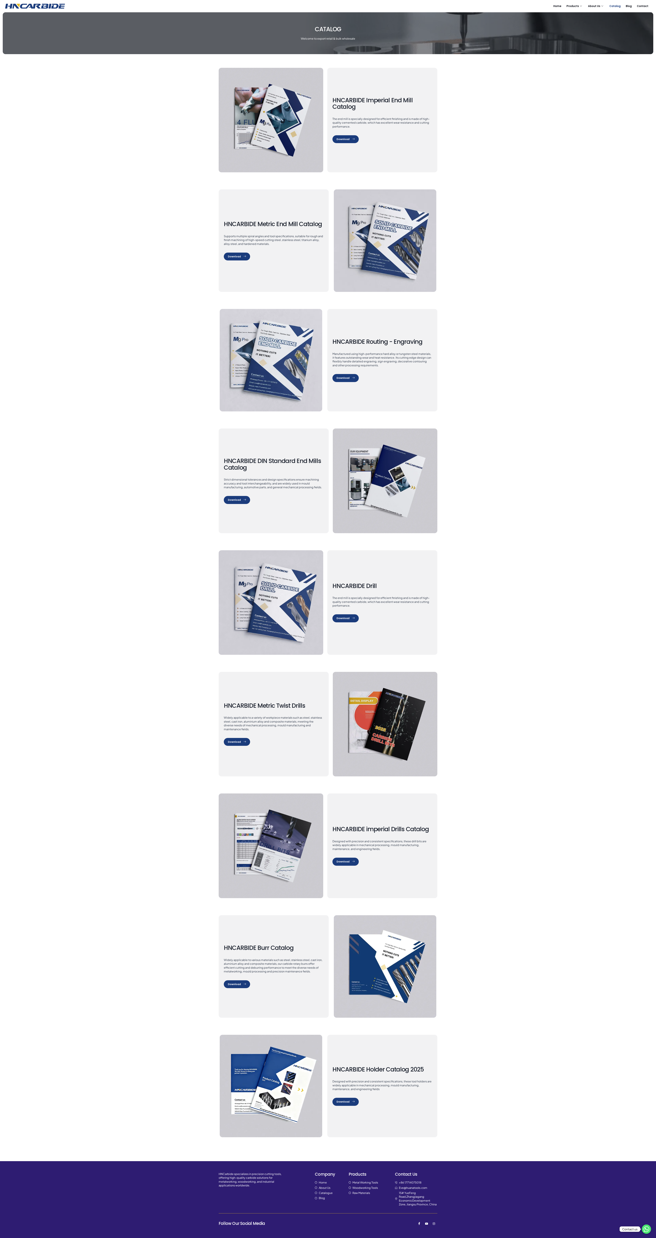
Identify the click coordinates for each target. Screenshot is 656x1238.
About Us (594, 6)
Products (572, 6)
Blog (629, 6)
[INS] (433, 1223)
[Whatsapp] (646, 1229)
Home (557, 6)
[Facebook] (419, 1223)
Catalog (615, 6)
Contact (642, 6)
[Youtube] (426, 1223)
